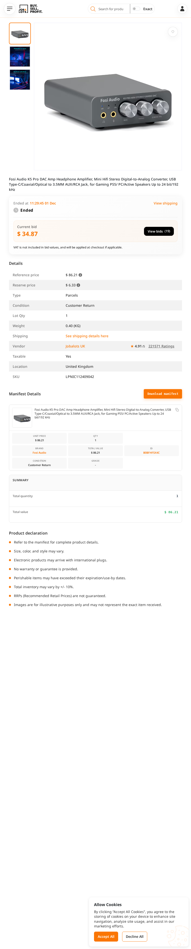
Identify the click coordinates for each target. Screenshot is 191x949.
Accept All (106, 936)
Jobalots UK (75, 346)
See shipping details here (87, 336)
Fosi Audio (39, 452)
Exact (147, 8)
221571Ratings (161, 346)
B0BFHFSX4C (151, 452)
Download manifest (162, 394)
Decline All (134, 936)
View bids (159, 231)
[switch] (136, 9)
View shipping (166, 203)
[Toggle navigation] (9, 9)
